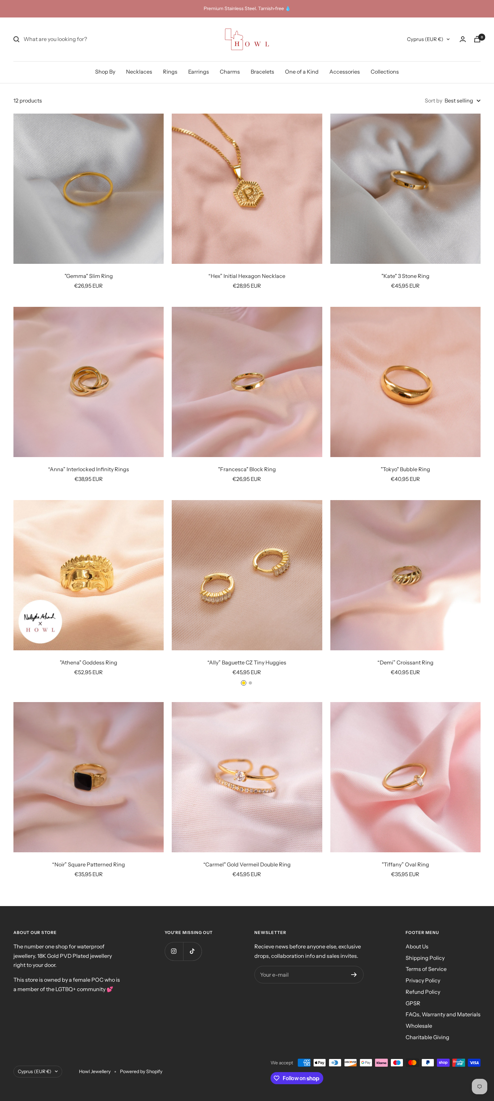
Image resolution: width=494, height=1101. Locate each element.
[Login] (463, 39)
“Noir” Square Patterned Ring (88, 864)
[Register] (354, 974)
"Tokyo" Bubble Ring (405, 469)
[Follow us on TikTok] (192, 951)
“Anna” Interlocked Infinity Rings (88, 469)
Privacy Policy (423, 980)
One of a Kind (302, 71)
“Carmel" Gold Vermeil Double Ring (247, 864)
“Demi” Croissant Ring (405, 662)
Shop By (105, 71)
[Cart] (477, 39)
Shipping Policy (425, 957)
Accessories (344, 71)
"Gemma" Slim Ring (89, 276)
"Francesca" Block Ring (247, 469)
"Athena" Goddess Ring (88, 662)
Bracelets (262, 71)
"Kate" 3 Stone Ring (405, 276)
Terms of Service (426, 969)
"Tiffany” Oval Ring (405, 864)
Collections (385, 71)
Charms (230, 71)
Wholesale (419, 1025)
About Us (417, 946)
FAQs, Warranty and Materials (443, 1014)
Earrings (198, 71)
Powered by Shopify (141, 1071)
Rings (170, 71)
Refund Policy (423, 991)
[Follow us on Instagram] (174, 951)
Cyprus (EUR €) (425, 39)
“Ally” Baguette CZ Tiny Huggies (246, 662)
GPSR (413, 1003)
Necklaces (139, 71)
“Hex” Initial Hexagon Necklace (246, 276)
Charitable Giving (427, 1037)
